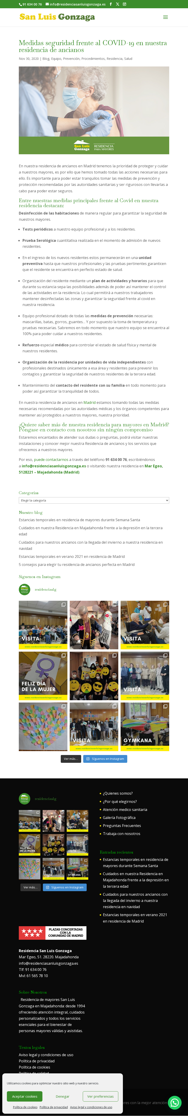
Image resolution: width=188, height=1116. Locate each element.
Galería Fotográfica (119, 817)
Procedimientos (93, 58)
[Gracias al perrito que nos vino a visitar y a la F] (145, 625)
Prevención (71, 58)
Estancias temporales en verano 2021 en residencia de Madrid (72, 556)
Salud (128, 58)
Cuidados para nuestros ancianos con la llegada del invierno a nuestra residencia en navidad (135, 900)
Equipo (56, 58)
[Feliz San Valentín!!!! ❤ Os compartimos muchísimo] (43, 727)
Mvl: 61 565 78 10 (33, 975)
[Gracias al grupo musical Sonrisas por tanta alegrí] (43, 625)
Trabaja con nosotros (121, 833)
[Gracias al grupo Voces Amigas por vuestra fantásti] (145, 676)
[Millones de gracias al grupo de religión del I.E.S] (94, 727)
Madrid (89, 402)
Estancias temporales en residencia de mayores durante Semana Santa (79, 519)
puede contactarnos (51, 459)
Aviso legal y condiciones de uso (91, 1107)
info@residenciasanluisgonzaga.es (48, 963)
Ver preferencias (100, 1096)
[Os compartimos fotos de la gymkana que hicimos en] (145, 727)
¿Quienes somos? (118, 793)
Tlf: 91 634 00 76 (33, 969)
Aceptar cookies (24, 1096)
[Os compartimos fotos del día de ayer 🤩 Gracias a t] (43, 676)
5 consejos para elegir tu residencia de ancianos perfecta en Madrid (77, 564)
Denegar (62, 1096)
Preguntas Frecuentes (122, 825)
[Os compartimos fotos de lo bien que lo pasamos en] (94, 676)
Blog (45, 58)
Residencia (114, 58)
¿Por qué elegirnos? (120, 801)
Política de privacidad (54, 1107)
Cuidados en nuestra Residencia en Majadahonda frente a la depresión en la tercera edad (136, 880)
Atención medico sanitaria (125, 809)
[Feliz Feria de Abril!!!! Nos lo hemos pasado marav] (94, 625)
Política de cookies (25, 1107)
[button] (175, 1103)
